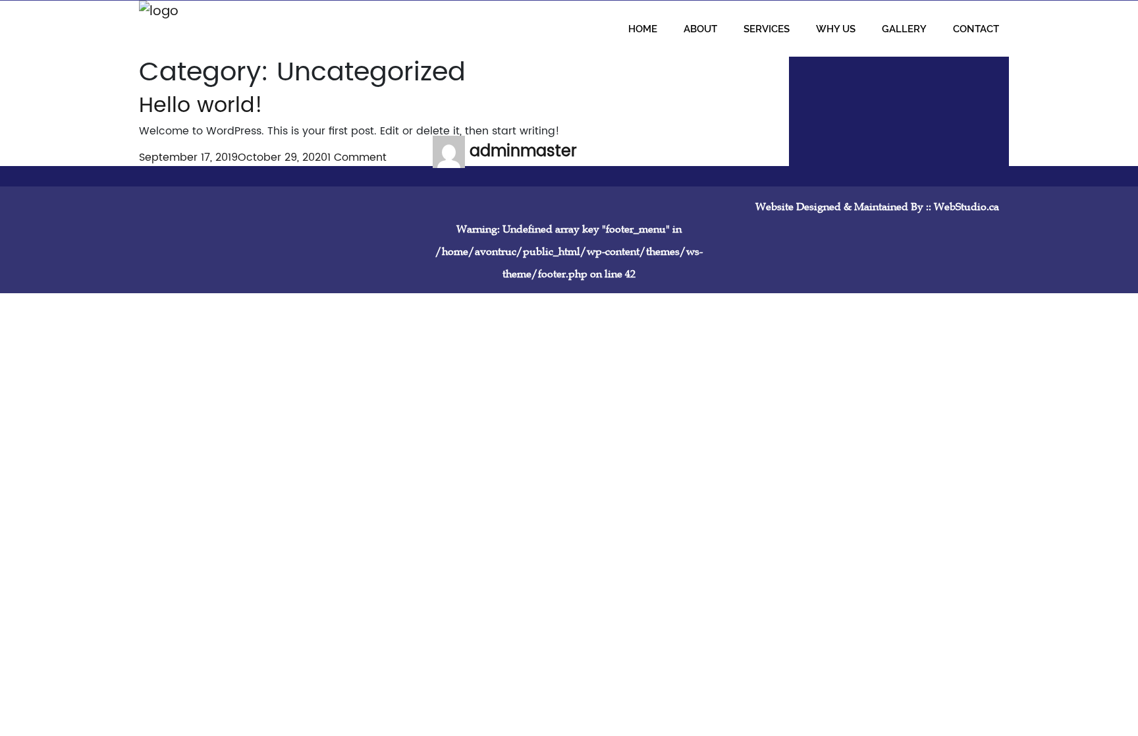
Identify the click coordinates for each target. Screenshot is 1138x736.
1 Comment (357, 157)
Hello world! (201, 105)
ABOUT (700, 28)
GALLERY (904, 28)
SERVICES (767, 28)
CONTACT (976, 28)
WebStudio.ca (966, 206)
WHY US (835, 28)
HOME (642, 28)
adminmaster (523, 151)
